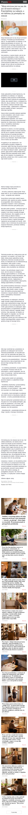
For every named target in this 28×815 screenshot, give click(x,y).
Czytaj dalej (14, 812)
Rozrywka (24, 526)
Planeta (6, 2)
